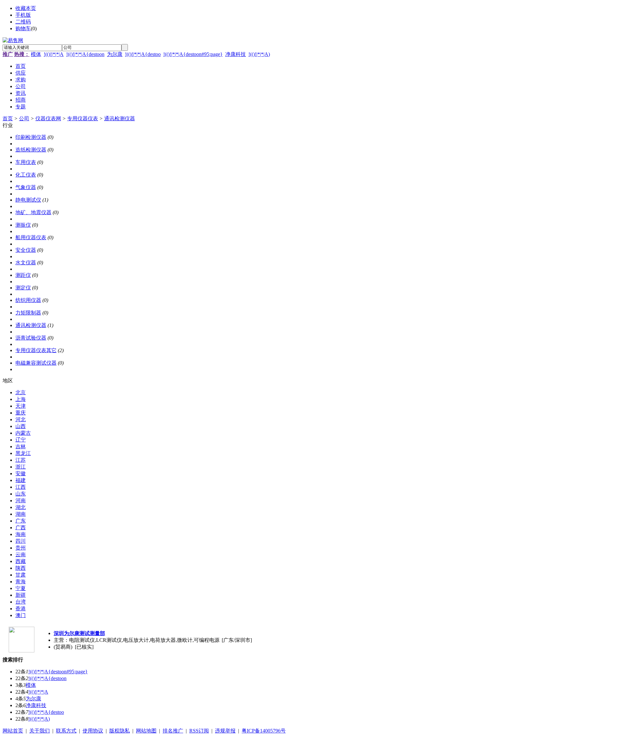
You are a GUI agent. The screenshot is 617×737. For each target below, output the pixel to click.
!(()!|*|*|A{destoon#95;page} (193, 54)
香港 (20, 608)
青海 (20, 581)
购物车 (23, 28)
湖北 (20, 507)
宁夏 (20, 588)
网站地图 (146, 730)
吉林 (20, 446)
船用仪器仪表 (30, 237)
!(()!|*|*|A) (259, 54)
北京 (20, 392)
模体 (36, 54)
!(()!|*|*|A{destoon (85, 54)
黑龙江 (23, 453)
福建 (20, 480)
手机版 (23, 15)
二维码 (23, 21)
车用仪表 (25, 162)
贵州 (20, 547)
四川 (20, 541)
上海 (20, 399)
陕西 (20, 568)
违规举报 (225, 730)
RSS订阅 (199, 730)
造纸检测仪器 (30, 149)
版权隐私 (119, 730)
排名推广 (173, 730)
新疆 (20, 595)
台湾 (20, 602)
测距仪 (23, 275)
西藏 (20, 561)
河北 (20, 419)
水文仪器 (25, 262)
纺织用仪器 (28, 300)
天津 (20, 406)
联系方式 (66, 730)
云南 (20, 554)
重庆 (20, 412)
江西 (20, 487)
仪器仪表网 (48, 118)
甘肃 (20, 575)
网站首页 (13, 730)
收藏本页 (25, 8)
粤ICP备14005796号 (264, 730)
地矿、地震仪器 (33, 212)
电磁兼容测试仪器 (36, 363)
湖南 (20, 514)
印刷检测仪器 (30, 137)
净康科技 (235, 54)
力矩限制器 (28, 312)
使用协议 (93, 730)
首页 (8, 118)
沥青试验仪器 (30, 338)
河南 (20, 500)
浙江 (20, 466)
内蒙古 (23, 433)
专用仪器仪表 (82, 118)
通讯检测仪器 (119, 118)
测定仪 (23, 287)
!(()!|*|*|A (54, 54)
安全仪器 (25, 250)
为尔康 (114, 54)
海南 (20, 534)
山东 (20, 493)
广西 (20, 527)
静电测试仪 (28, 200)
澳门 (20, 615)
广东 (20, 520)
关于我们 (39, 730)
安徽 (20, 473)
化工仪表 (25, 174)
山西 (20, 426)
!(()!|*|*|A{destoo (143, 54)
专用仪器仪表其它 (36, 350)
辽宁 (20, 439)
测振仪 (23, 225)
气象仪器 (25, 187)
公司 (24, 118)
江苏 (20, 460)
